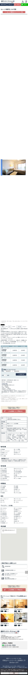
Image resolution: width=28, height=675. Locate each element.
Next (24, 167)
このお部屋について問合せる (15, 411)
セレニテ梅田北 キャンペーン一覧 (15, 12)
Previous (3, 167)
